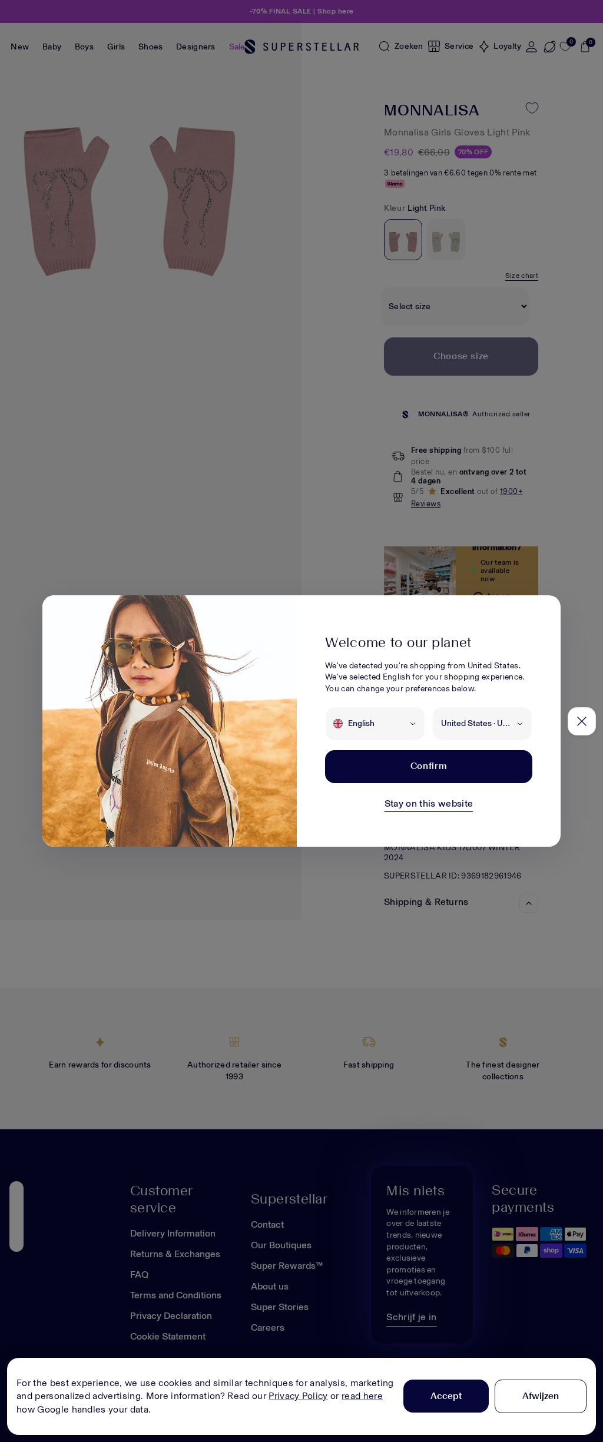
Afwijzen (540, 1395)
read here (362, 1395)
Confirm (428, 765)
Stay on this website (429, 803)
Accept (446, 1395)
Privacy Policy (298, 1395)
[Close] (582, 721)
